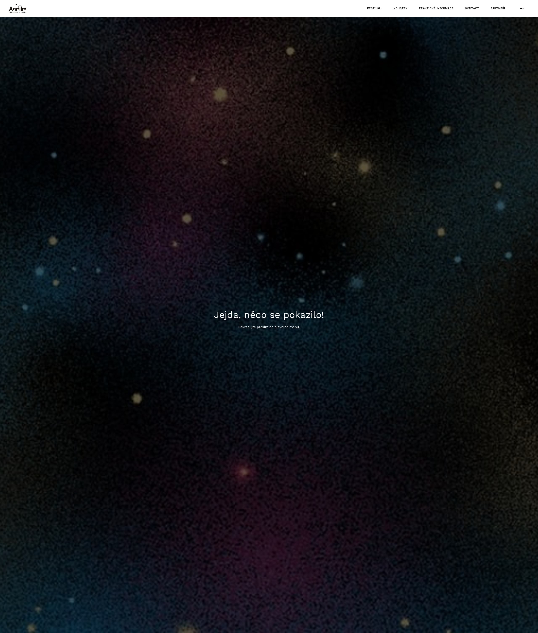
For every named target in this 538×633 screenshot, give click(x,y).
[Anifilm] (17, 8)
